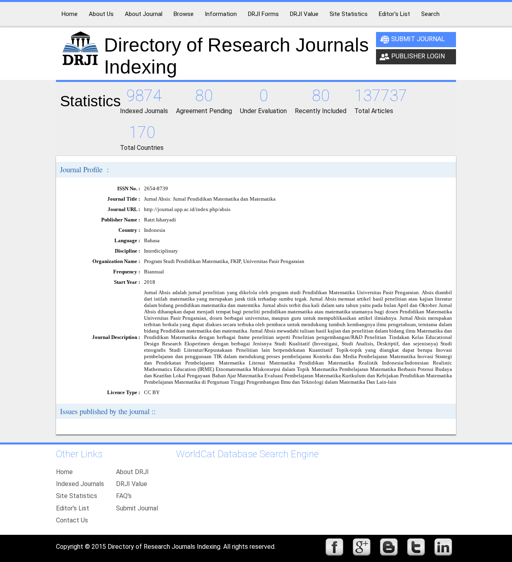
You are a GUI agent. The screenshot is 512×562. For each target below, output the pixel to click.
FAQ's (124, 496)
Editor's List (72, 508)
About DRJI (132, 472)
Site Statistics (76, 496)
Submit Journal (418, 39)
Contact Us (72, 520)
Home (64, 472)
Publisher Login (418, 56)
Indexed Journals (80, 484)
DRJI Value (131, 484)
